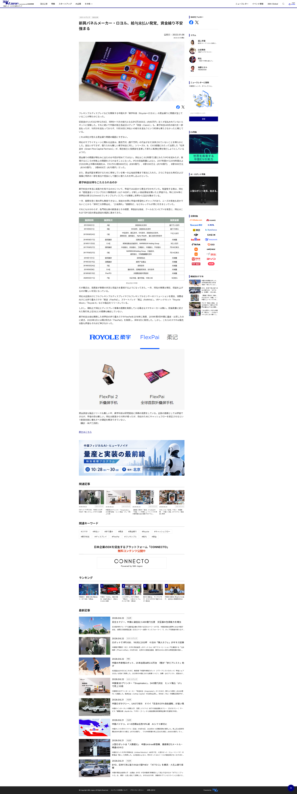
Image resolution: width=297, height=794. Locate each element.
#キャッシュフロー (162, 531)
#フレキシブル (130, 536)
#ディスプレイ (101, 536)
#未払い (96, 531)
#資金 (154, 536)
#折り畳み (109, 531)
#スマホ (84, 531)
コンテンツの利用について (119, 790)
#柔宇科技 (85, 536)
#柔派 (120, 531)
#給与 (144, 536)
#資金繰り (132, 531)
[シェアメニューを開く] (291, 788)
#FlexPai (115, 536)
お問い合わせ (151, 790)
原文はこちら (85, 432)
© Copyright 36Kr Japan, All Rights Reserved (93, 790)
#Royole (145, 531)
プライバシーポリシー (137, 790)
